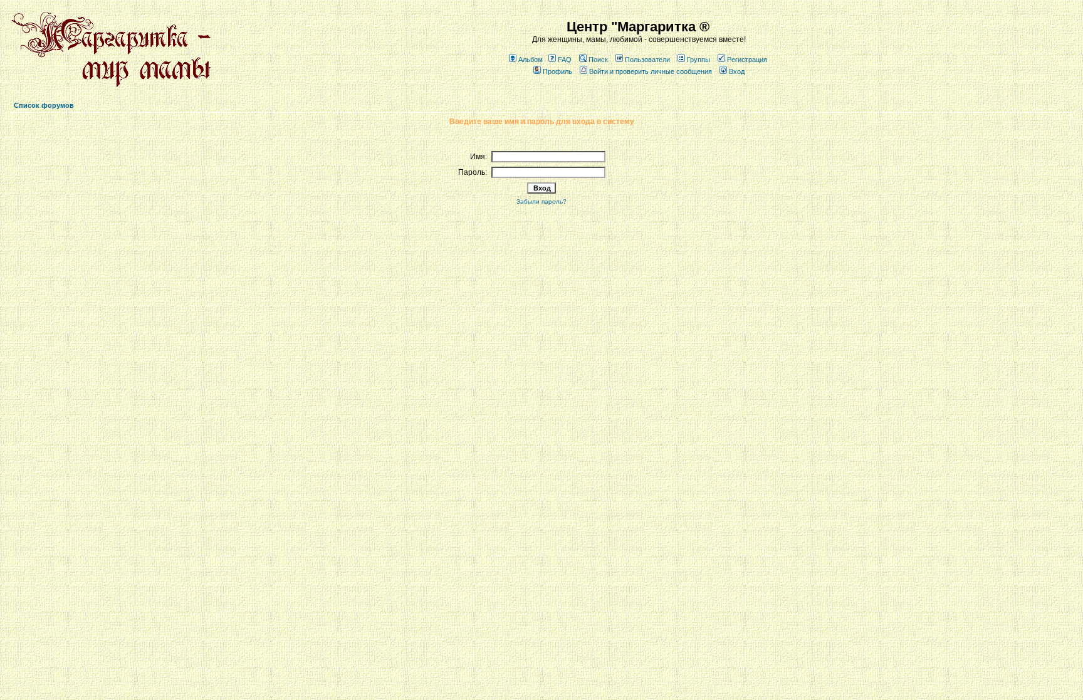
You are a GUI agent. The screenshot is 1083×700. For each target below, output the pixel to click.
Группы (698, 59)
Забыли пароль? (541, 201)
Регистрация (747, 59)
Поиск (598, 59)
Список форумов (44, 105)
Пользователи (647, 59)
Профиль (557, 71)
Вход (737, 71)
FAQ (565, 59)
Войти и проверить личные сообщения (650, 71)
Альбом (530, 59)
